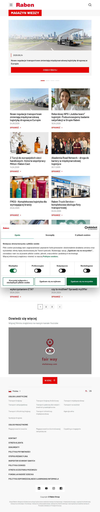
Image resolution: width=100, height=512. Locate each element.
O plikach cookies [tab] (82, 235)
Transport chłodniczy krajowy (19, 411)
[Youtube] (46, 488)
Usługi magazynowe (18, 424)
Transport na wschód (72, 405)
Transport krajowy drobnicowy (47, 401)
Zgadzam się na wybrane (50, 281)
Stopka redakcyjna (18, 456)
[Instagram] (53, 488)
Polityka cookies (17, 465)
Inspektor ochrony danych (22, 461)
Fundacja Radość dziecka (21, 474)
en (90, 391)
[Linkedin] (39, 488)
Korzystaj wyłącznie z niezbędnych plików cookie (18, 281)
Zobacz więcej (50, 70)
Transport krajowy (15, 401)
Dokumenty (14, 447)
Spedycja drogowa (15, 418)
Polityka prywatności (19, 452)
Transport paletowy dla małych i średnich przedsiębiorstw (48, 406)
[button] (25, 5)
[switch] (37, 271)
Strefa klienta (16, 442)
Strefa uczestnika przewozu (23, 470)
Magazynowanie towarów (18, 429)
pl (86, 391)
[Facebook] (61, 488)
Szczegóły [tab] (50, 235)
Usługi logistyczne (18, 396)
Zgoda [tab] (17, 235)
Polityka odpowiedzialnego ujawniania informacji (34, 479)
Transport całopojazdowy (18, 405)
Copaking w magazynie (72, 429)
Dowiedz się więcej (23, 318)
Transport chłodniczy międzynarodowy (44, 412)
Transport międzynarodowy (74, 401)
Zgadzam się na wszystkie (82, 281)
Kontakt (13, 438)
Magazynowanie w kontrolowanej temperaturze (48, 430)
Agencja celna (69, 411)
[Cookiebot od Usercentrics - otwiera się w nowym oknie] (86, 228)
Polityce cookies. (50, 256)
